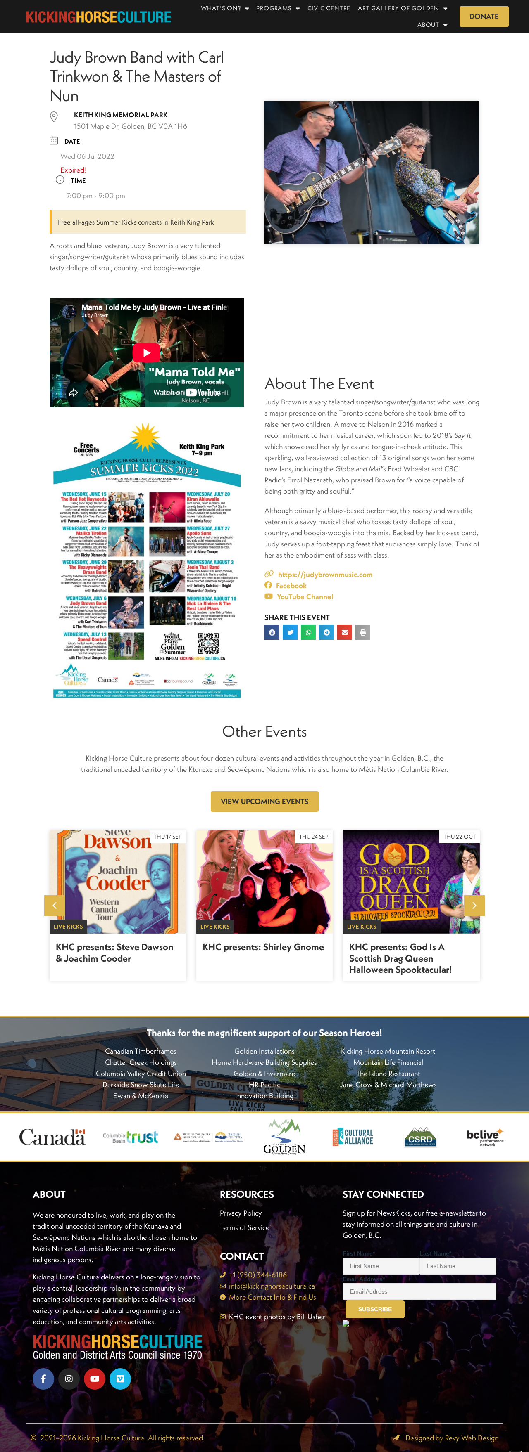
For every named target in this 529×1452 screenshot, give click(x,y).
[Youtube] (94, 1379)
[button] (271, 632)
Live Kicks (68, 926)
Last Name (435, 1253)
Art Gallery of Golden (398, 8)
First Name (359, 1253)
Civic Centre (329, 8)
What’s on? (221, 8)
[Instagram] (69, 1379)
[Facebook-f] (43, 1379)
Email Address (364, 1279)
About (428, 24)
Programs (273, 8)
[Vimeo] (120, 1379)
